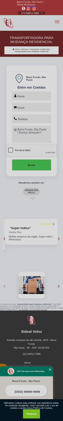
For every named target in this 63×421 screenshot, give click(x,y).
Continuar (31, 414)
